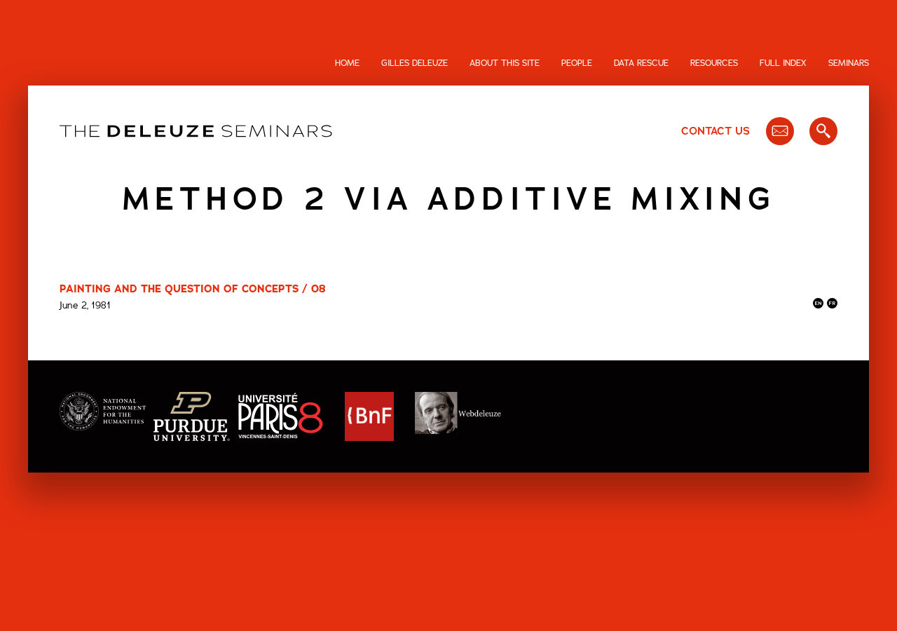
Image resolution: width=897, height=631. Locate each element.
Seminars (848, 63)
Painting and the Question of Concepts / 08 (193, 289)
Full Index (783, 63)
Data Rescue (641, 63)
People (576, 63)
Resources (714, 63)
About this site (505, 63)
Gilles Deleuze (414, 63)
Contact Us (715, 131)
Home (347, 63)
